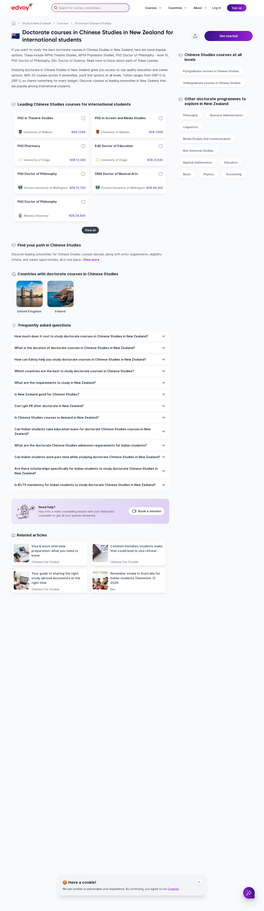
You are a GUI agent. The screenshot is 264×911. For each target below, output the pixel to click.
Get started (229, 36)
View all (90, 230)
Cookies (173, 888)
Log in (216, 8)
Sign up (237, 7)
